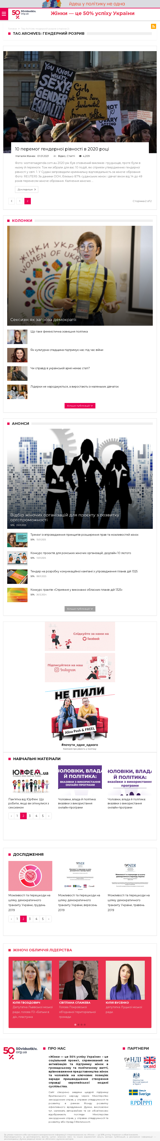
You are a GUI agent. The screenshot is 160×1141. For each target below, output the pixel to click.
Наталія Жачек (25, 155)
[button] (75, 1025)
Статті (71, 155)
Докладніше (25, 189)
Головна (12, 28)
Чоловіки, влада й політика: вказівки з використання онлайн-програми (77, 803)
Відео (62, 155)
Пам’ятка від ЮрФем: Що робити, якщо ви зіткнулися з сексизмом (28, 803)
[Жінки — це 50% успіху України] (24, 14)
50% (12, 525)
